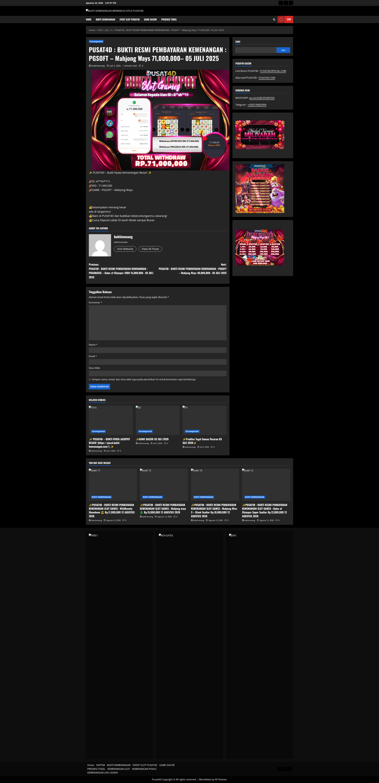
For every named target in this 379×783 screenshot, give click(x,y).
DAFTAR (100, 765)
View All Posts (150, 249)
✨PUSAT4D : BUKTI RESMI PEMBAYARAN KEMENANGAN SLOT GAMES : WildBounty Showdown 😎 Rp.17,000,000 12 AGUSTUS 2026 (112, 510)
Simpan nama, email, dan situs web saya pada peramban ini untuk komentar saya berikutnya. (144, 379)
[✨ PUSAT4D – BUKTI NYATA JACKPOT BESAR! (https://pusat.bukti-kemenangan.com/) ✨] (111, 420)
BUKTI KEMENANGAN (105, 19)
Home (88, 19)
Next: (193, 268)
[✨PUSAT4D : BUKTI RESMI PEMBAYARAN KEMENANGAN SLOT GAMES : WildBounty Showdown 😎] (113, 485)
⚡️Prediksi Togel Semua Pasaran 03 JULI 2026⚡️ (202, 441)
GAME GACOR (150, 19)
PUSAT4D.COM (267, 77)
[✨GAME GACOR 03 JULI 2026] (158, 420)
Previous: (121, 270)
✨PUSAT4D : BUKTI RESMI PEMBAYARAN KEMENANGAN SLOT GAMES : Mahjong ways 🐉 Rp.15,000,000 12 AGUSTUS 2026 (163, 508)
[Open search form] (274, 19)
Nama (93, 344)
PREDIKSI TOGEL (169, 19)
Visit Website (125, 249)
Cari (237, 41)
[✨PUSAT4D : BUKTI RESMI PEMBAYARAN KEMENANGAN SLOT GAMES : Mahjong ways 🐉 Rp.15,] (164, 485)
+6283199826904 (257, 104)
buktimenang (98, 65)
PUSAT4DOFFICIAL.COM (273, 71)
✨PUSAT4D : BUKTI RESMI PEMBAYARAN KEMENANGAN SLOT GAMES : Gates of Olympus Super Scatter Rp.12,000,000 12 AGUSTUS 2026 (264, 510)
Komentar (95, 302)
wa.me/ (262, 98)
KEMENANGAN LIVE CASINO (102, 772)
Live (289, 19)
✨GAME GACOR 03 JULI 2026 (152, 439)
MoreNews (205, 779)
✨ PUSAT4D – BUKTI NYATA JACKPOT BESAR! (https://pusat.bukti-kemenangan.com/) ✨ (109, 442)
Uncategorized (96, 41)
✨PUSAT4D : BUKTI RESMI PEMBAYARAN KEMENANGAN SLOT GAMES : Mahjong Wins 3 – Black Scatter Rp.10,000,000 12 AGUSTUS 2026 (214, 510)
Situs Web (94, 368)
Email (93, 356)
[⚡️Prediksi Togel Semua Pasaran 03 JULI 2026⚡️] (205, 420)
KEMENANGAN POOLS (144, 769)
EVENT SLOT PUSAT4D (130, 19)
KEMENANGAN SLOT (118, 769)
